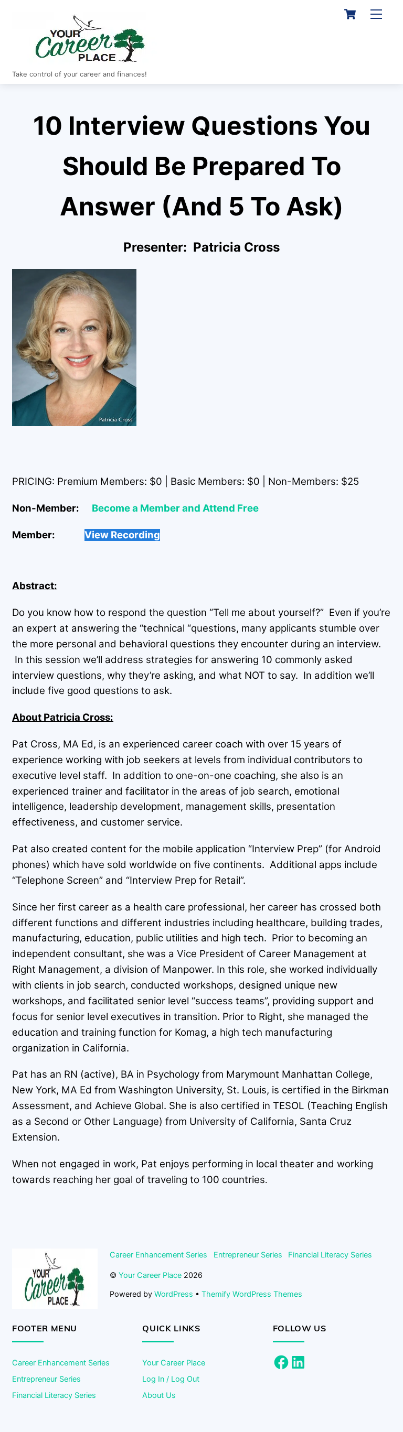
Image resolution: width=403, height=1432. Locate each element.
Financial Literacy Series (330, 1254)
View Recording (122, 535)
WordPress (173, 1293)
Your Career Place (150, 1275)
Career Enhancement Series (158, 1254)
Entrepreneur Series (248, 1254)
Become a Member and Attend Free (175, 508)
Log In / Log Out (170, 1378)
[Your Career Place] (90, 60)
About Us (159, 1395)
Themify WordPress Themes (252, 1293)
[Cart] (350, 14)
